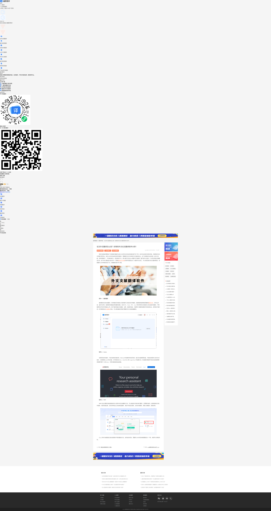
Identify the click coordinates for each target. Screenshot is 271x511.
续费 (1, 187)
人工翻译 (2, 4)
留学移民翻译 (3, 61)
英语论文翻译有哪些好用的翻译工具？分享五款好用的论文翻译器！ (117, 478)
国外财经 (172, 271)
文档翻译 (167, 271)
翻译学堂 (2, 80)
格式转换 (2, 76)
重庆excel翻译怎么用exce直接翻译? (171, 311)
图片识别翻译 (102, 501)
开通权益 (7, 187)
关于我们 (130, 501)
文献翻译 (108, 309)
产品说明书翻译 (4, 70)
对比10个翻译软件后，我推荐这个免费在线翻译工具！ (153, 476)
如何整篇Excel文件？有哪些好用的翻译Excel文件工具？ (153, 481)
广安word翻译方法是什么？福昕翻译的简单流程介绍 (171, 300)
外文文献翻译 (115, 250)
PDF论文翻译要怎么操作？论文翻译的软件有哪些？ (113, 484)
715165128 (165, 501)
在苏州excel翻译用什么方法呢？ (171, 308)
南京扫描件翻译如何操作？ (171, 305)
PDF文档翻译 (172, 268)
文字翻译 (102, 499)
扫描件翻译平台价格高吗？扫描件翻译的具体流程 (171, 313)
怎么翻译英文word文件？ (171, 297)
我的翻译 (2, 177)
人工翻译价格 (117, 505)
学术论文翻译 (3, 56)
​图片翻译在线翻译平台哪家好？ (171, 322)
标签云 (144, 501)
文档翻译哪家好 (146, 499)
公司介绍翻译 (3, 52)
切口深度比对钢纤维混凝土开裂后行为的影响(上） (171, 286)
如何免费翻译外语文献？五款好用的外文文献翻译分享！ (114, 476)
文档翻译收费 (173, 276)
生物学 (173, 273)
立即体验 (2, 92)
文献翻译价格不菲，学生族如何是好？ (171, 316)
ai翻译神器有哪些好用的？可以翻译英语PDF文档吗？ (153, 478)
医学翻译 (2, 72)
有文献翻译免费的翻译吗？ (171, 319)
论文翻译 (108, 250)
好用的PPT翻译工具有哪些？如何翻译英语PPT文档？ (153, 487)
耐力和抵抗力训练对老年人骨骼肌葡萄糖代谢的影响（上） (171, 283)
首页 (1, 3)
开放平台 (130, 499)
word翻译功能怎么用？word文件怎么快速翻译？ (153, 447)
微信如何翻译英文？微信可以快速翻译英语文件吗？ (107, 447)
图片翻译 (167, 266)
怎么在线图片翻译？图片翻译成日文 (171, 291)
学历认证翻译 (117, 501)
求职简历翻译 (3, 65)
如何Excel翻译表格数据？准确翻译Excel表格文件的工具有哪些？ (155, 484)
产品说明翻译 (117, 497)
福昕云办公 (131, 503)
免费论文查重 (102, 503)
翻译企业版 (131, 497)
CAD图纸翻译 (117, 503)
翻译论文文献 (121, 260)
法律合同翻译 (3, 47)
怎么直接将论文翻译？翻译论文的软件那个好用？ (113, 487)
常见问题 (145, 503)
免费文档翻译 (168, 273)
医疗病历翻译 (3, 43)
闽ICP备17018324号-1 (145, 509)
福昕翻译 (95, 240)
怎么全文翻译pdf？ (170, 294)
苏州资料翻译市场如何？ (171, 302)
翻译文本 (151, 302)
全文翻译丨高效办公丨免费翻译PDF (171, 289)
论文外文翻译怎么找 (100, 251)
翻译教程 (167, 276)
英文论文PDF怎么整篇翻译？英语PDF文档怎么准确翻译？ (115, 481)
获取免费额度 (3, 78)
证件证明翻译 (3, 38)
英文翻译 (172, 266)
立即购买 (145, 505)
